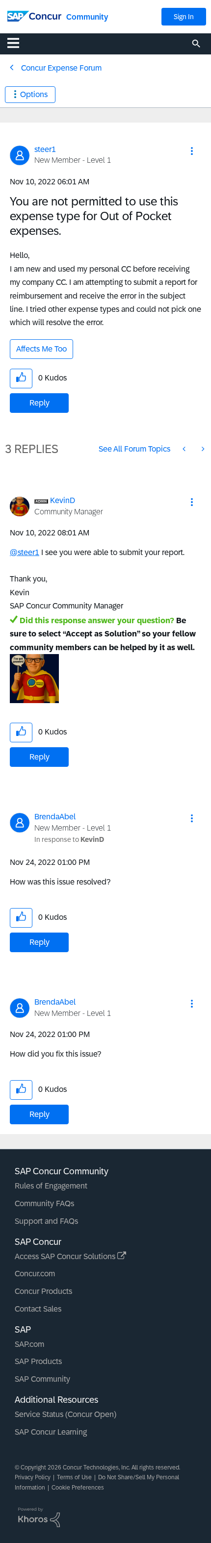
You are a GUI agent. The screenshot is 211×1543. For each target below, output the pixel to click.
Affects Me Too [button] (41, 349)
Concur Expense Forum (61, 68)
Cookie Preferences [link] (78, 1487)
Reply (39, 403)
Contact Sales (38, 1309)
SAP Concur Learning (51, 1432)
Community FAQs (44, 1203)
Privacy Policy (33, 1477)
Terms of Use (74, 1477)
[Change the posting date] (202, 449)
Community (87, 17)
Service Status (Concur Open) (65, 1414)
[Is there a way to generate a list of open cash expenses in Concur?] (185, 449)
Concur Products (43, 1291)
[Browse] (18, 42)
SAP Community (42, 1379)
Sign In (184, 17)
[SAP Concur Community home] (34, 15)
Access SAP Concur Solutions (66, 1256)
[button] (192, 151)
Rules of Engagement (51, 1186)
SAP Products (38, 1361)
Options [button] (34, 94)
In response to (69, 839)
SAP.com (29, 1344)
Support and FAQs (46, 1221)
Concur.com (35, 1273)
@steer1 (24, 552)
